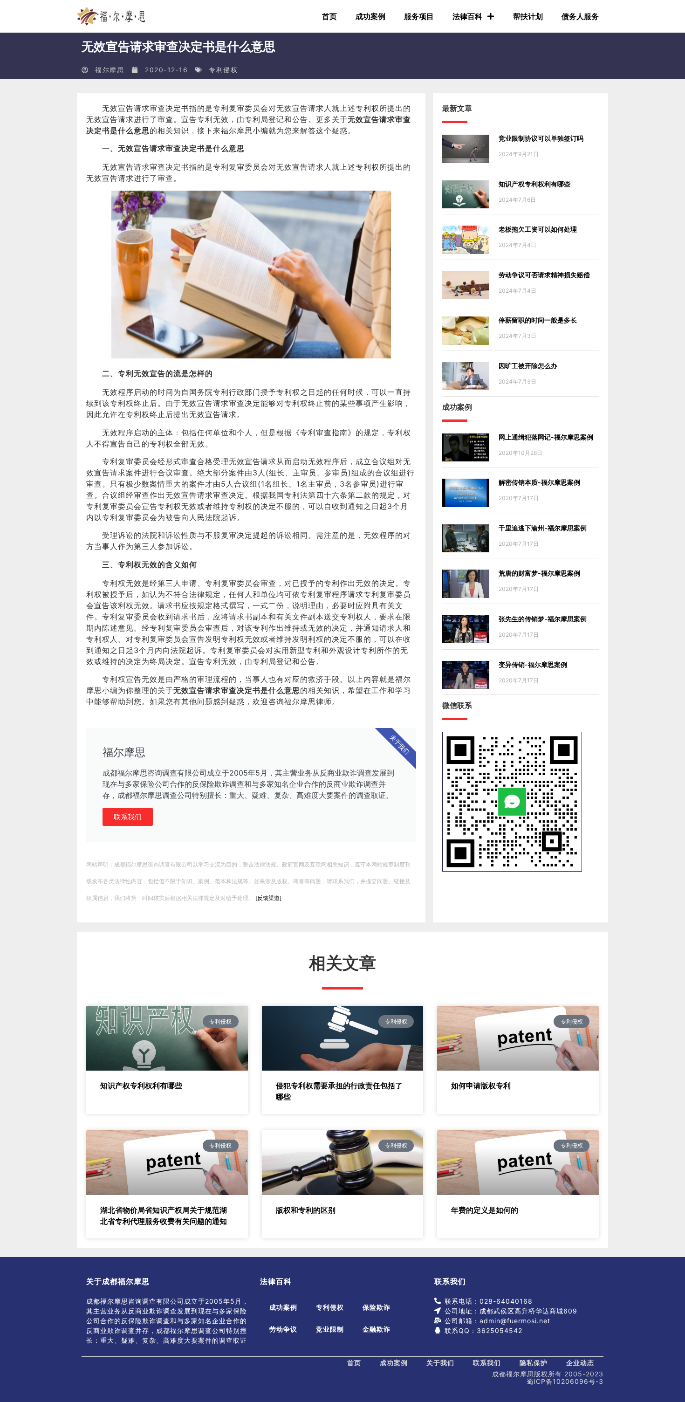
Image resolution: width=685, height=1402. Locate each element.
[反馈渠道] (268, 897)
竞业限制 (330, 1329)
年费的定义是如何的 (484, 1210)
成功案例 (370, 16)
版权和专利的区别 (306, 1210)
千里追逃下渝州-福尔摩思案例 (543, 528)
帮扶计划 (528, 16)
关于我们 (440, 1363)
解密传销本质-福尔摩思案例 (539, 482)
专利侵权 (223, 70)
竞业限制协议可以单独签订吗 (541, 138)
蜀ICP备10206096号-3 (565, 1381)
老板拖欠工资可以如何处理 (538, 229)
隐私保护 (534, 1363)
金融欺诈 (376, 1329)
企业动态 (580, 1363)
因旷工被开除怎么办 (528, 366)
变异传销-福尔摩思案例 (533, 664)
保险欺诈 (376, 1307)
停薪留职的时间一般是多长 (538, 320)
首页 (329, 16)
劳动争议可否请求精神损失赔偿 (544, 275)
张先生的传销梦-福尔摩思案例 (543, 619)
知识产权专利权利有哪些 (534, 184)
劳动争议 (283, 1329)
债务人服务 (580, 16)
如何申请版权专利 (481, 1085)
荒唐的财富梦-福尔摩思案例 (539, 573)
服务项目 (419, 16)
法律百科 (467, 16)
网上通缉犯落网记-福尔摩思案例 (546, 437)
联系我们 (128, 816)
